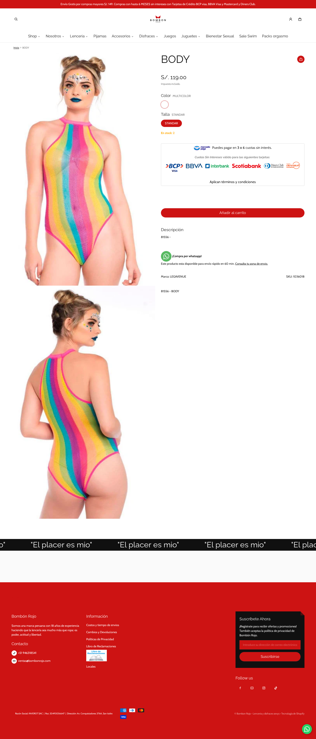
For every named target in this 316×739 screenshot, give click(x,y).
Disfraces (147, 36)
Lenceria (77, 36)
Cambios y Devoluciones (101, 632)
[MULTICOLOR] (164, 104)
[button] (16, 19)
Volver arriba (22, 597)
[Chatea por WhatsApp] (307, 729)
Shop (32, 36)
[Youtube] (252, 688)
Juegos (170, 36)
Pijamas (99, 36)
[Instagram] (263, 688)
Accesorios (121, 36)
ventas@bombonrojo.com (34, 661)
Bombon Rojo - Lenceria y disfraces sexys (258, 713)
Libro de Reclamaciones (101, 646)
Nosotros (53, 36)
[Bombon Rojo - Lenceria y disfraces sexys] (158, 19)
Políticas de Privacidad (100, 639)
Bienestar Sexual (220, 36)
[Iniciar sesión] (290, 19)
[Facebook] (240, 688)
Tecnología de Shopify (292, 713)
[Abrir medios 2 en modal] (77, 169)
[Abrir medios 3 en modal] (77, 402)
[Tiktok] (275, 688)
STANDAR (171, 123)
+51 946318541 (27, 653)
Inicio (16, 47)
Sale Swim (248, 36)
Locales (90, 666)
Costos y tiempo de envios (102, 625)
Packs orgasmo (275, 36)
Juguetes (189, 36)
